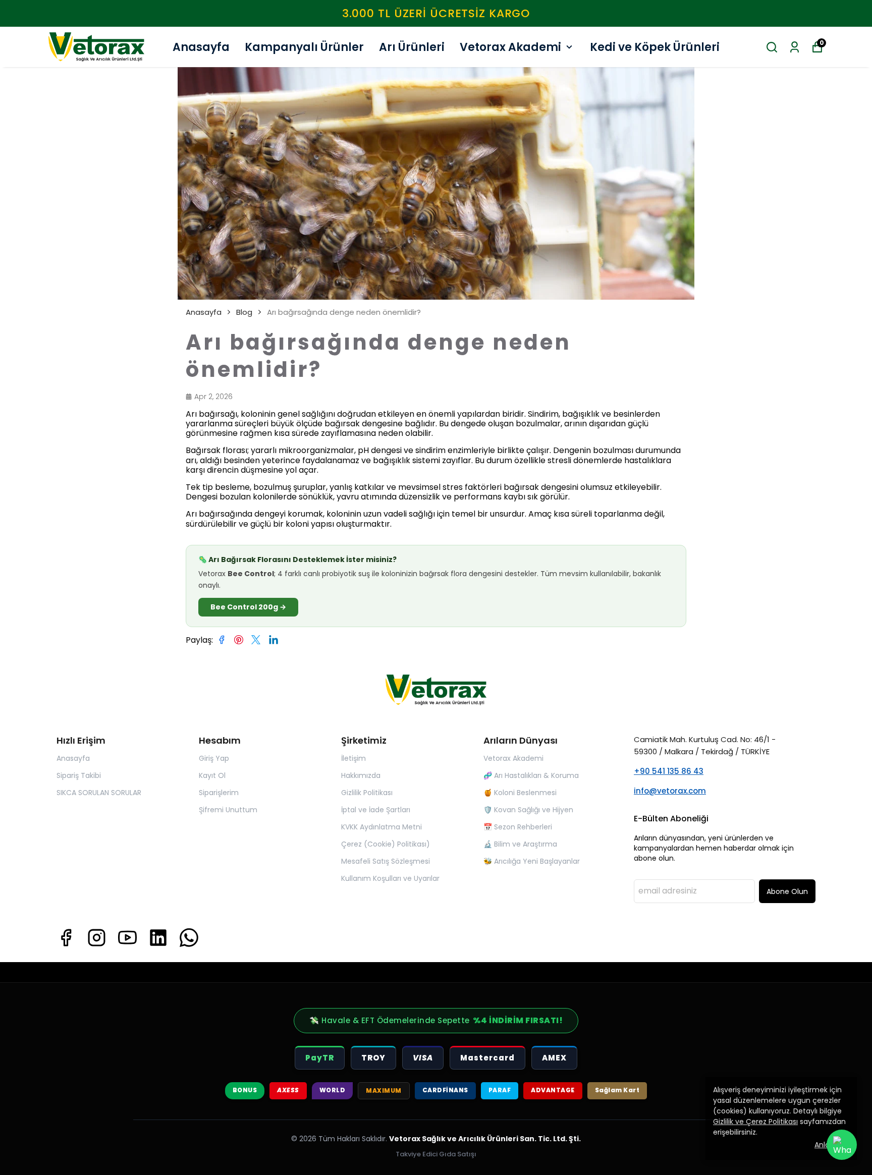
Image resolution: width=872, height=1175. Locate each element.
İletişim (353, 758)
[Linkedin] (158, 937)
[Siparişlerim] (794, 47)
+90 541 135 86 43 (668, 771)
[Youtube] (127, 937)
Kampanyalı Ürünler (304, 47)
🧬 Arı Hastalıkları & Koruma (531, 775)
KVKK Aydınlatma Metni (381, 827)
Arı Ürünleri (412, 47)
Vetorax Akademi (510, 47)
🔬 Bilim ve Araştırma (520, 844)
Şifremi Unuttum (228, 810)
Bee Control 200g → (248, 607)
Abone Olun (787, 891)
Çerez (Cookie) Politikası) (385, 844)
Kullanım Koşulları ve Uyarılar (390, 878)
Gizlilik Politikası (367, 793)
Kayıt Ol (212, 775)
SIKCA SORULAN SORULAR (99, 793)
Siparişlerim (219, 793)
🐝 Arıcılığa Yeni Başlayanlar (531, 861)
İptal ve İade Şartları (375, 810)
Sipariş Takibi (79, 775)
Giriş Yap (214, 758)
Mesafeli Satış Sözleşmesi (385, 861)
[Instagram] (96, 937)
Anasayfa (201, 47)
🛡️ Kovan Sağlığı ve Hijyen (528, 810)
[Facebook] (66, 937)
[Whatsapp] (189, 937)
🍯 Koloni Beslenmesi (520, 793)
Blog (244, 312)
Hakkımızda (360, 775)
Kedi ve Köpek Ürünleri (655, 47)
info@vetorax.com (670, 791)
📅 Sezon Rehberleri (517, 827)
